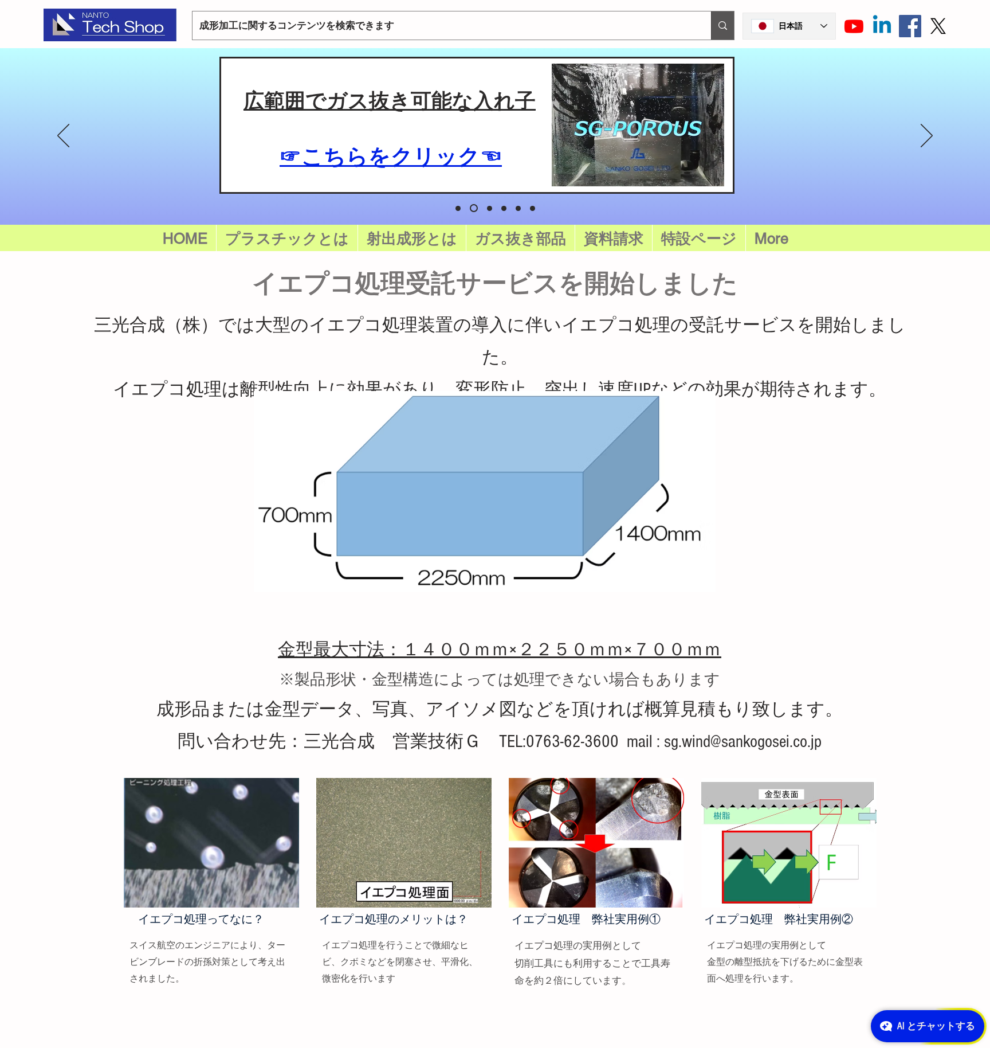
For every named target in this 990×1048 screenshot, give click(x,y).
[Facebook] (910, 26)
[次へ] (927, 136)
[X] (938, 26)
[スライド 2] (503, 208)
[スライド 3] (518, 208)
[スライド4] (532, 208)
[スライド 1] (489, 208)
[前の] (63, 136)
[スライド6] (458, 208)
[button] (699, 238)
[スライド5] (474, 208)
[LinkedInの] (882, 26)
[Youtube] (854, 26)
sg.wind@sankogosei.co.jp (743, 742)
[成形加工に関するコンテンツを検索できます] (722, 25)
